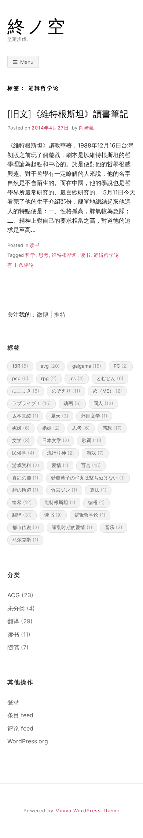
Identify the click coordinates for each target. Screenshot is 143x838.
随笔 (13, 647)
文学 (21, 440)
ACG (13, 595)
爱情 (60, 465)
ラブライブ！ (31, 403)
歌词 (92, 440)
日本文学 (55, 440)
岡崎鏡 (86, 128)
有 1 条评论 (20, 265)
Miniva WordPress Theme (87, 810)
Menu (26, 62)
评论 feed (20, 728)
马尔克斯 (25, 540)
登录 (13, 702)
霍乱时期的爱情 (72, 527)
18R (20, 366)
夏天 (60, 416)
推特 (60, 314)
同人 (103, 403)
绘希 (22, 502)
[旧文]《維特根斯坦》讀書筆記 (67, 114)
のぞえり (66, 391)
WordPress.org (27, 741)
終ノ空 (37, 26)
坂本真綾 (25, 416)
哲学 (30, 255)
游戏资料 (25, 465)
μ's (76, 378)
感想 (112, 428)
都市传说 (25, 527)
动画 (72, 403)
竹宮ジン (64, 490)
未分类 (16, 608)
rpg (49, 378)
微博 (42, 314)
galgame (86, 366)
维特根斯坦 (64, 255)
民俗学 (23, 453)
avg (50, 366)
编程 (96, 502)
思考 (43, 255)
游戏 (95, 453)
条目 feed (20, 715)
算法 (98, 490)
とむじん (110, 378)
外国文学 (94, 416)
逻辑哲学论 (106, 255)
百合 (91, 465)
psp (20, 378)
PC (121, 366)
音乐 (113, 527)
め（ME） (107, 391)
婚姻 (51, 428)
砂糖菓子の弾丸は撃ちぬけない (88, 478)
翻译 (22, 515)
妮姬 (21, 428)
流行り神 (60, 453)
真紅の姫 (25, 478)
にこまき (25, 391)
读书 (35, 245)
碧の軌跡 (25, 490)
